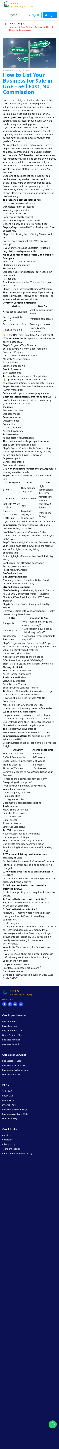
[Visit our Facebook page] (4, 1004)
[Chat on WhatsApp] (53, 1424)
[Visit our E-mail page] (21, 1004)
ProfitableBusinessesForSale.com (24, 145)
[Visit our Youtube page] (15, 1004)
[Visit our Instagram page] (10, 1004)
